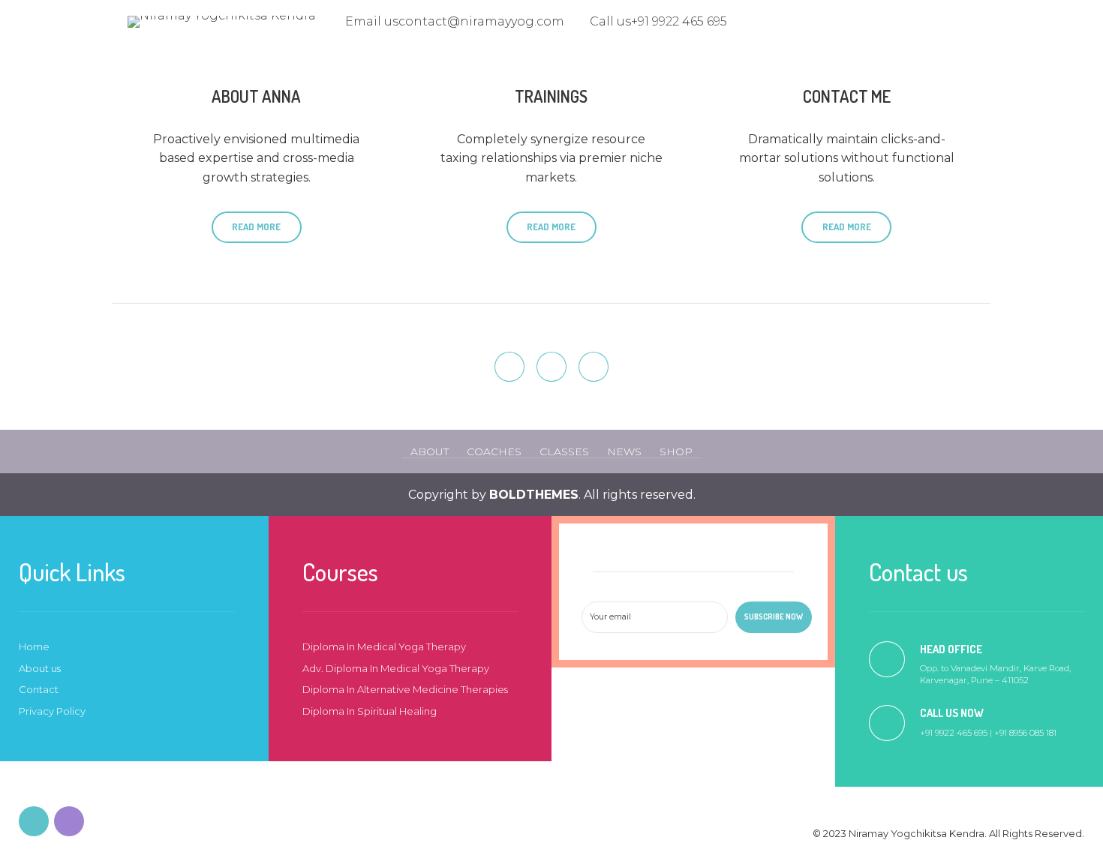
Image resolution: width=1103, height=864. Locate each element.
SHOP (676, 451)
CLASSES (564, 451)
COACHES (494, 451)
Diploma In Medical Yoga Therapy (384, 646)
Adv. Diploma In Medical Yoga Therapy (395, 668)
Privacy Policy (52, 711)
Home (34, 646)
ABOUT (429, 451)
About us (40, 668)
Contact (39, 689)
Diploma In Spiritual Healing (369, 711)
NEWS (624, 451)
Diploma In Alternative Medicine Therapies (405, 689)
